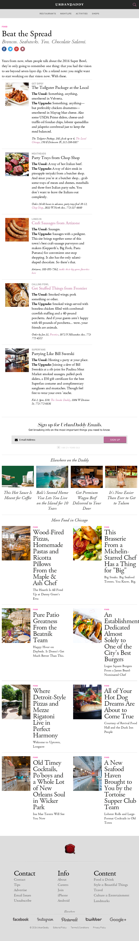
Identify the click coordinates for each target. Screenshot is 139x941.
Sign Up (115, 439)
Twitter (94, 920)
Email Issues (22, 895)
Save (16, 49)
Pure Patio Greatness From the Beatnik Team (46, 627)
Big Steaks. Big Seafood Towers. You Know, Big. (120, 579)
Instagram (45, 920)
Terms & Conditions (80, 927)
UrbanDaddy (69, 4)
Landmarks (101, 901)
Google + (118, 920)
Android (64, 900)
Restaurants (48, 13)
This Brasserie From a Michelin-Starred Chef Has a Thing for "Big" (120, 551)
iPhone (63, 895)
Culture (111, 895)
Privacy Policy (99, 927)
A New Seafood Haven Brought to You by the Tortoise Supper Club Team (120, 785)
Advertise (20, 890)
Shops (95, 13)
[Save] (22, 49)
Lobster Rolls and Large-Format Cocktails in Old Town (120, 818)
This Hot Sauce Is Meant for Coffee (18, 495)
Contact (19, 879)
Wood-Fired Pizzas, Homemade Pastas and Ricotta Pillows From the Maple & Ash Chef (48, 558)
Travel (98, 890)
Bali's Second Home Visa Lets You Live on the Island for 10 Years (52, 500)
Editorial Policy (59, 927)
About (62, 879)
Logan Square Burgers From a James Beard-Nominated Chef (118, 670)
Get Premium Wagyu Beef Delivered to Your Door (87, 500)
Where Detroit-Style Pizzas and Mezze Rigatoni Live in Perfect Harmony (49, 713)
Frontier (54, 335)
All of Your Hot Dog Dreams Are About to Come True (119, 704)
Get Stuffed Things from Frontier (59, 288)
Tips (17, 884)
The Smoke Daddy (60, 400)
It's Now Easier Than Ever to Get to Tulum (121, 498)
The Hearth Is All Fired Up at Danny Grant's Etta (48, 594)
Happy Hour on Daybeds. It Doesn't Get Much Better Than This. (48, 651)
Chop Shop (37, 208)
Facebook (21, 920)
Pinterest (69, 920)
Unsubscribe (22, 900)
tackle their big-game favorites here (60, 271)
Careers (63, 884)
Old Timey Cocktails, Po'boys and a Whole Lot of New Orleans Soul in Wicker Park (49, 785)
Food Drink (104, 879)
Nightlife (65, 13)
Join (61, 890)
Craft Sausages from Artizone (56, 223)
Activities (82, 13)
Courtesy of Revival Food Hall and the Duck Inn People (120, 727)
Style (111, 884)
